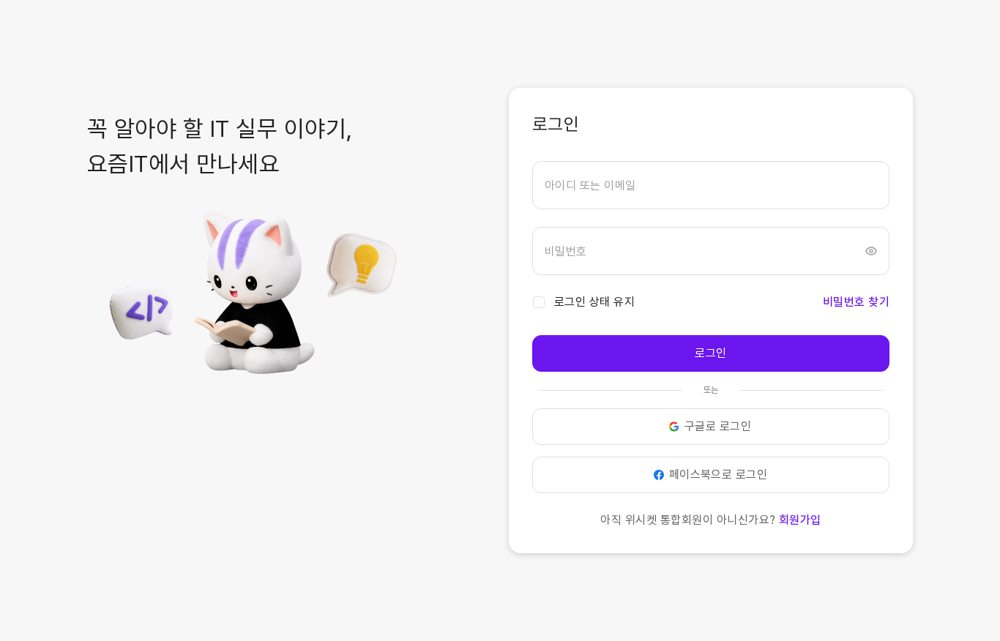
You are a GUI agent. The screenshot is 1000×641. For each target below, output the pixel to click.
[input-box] (710, 185)
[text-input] (711, 185)
